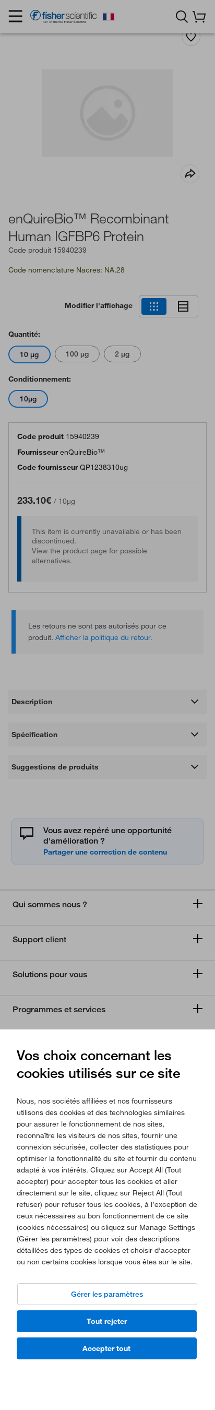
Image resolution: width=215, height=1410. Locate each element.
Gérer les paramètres (107, 1294)
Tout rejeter (107, 1321)
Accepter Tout (106, 1348)
